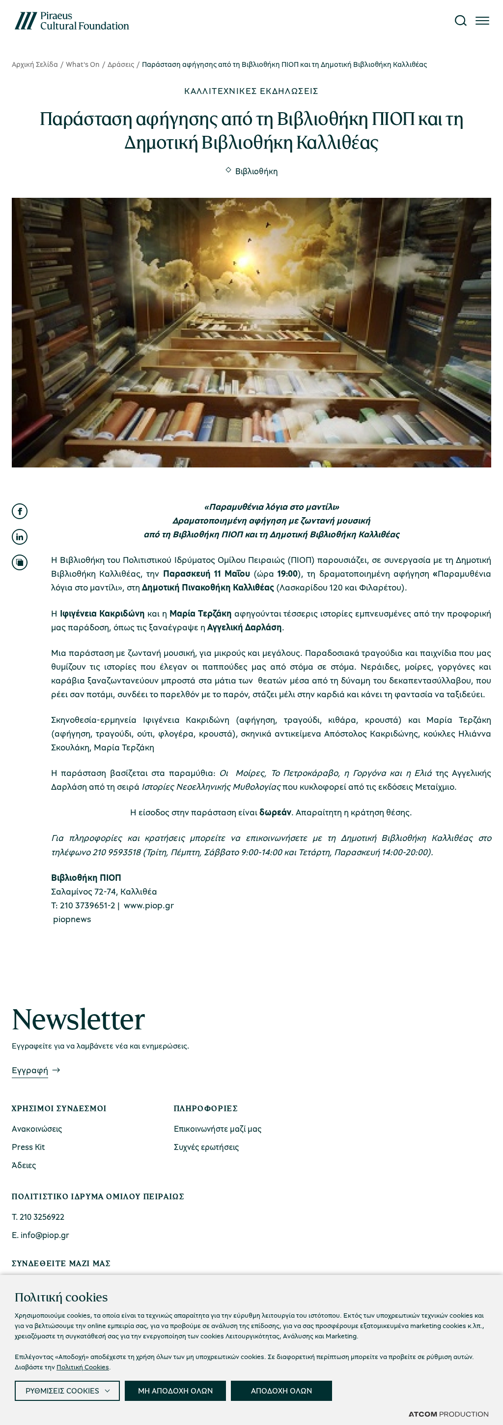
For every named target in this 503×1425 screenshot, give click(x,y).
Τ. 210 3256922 (38, 1216)
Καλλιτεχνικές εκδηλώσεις (251, 90)
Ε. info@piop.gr (40, 1234)
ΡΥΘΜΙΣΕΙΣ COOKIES (62, 1390)
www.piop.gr (149, 905)
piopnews (72, 919)
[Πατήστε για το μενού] (482, 20)
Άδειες (24, 1165)
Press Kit (28, 1146)
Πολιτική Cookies (82, 1366)
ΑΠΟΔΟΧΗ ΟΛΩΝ (281, 1390)
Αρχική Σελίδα (35, 64)
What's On (83, 64)
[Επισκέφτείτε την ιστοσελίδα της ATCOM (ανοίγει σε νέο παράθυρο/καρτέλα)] (448, 1414)
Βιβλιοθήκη (256, 171)
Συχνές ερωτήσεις (206, 1146)
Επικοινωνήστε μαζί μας (217, 1128)
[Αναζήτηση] (461, 20)
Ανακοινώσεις (37, 1128)
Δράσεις (121, 64)
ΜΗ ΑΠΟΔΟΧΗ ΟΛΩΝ (175, 1390)
